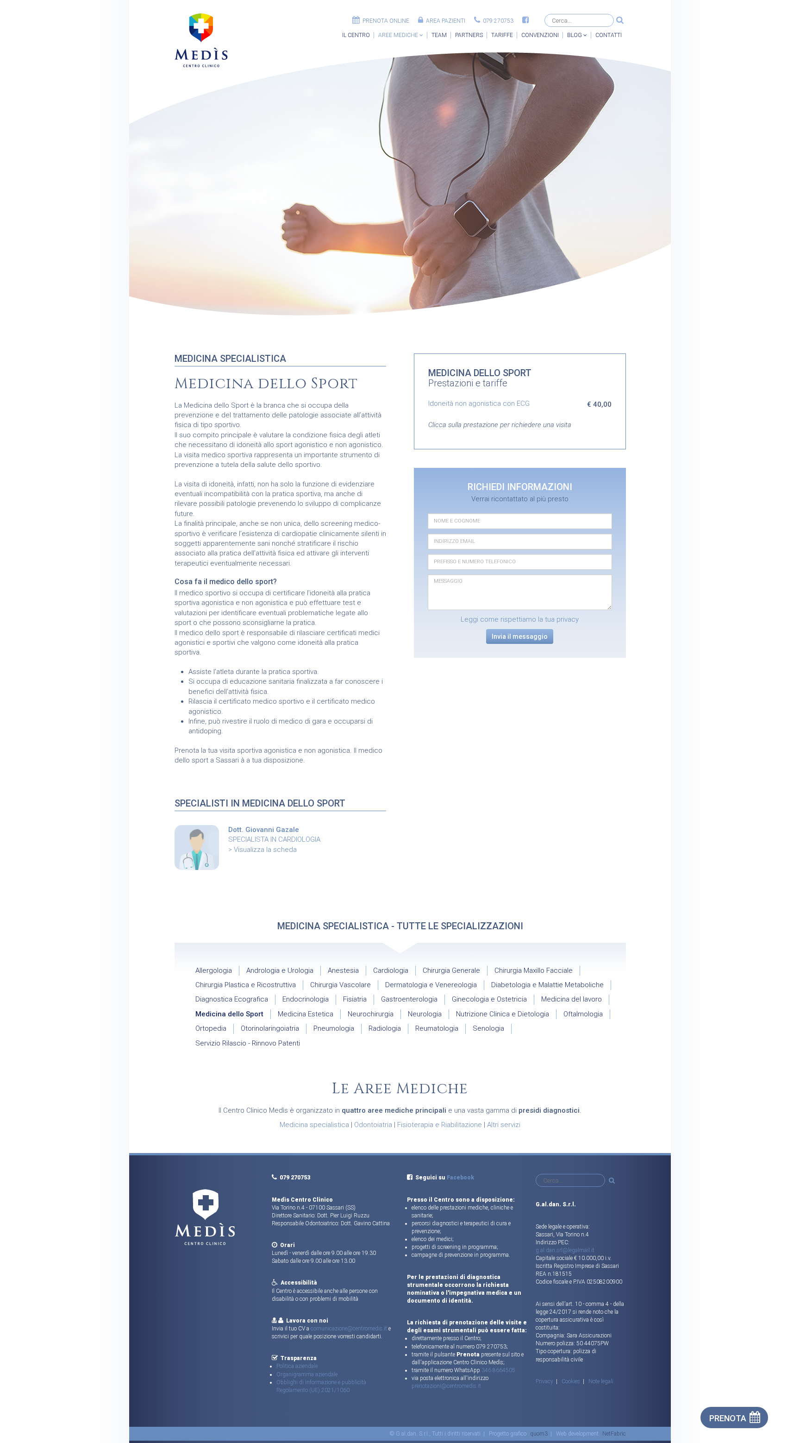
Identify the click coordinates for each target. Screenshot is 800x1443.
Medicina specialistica (314, 1125)
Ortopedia (210, 1028)
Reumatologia (436, 1028)
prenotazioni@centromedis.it (446, 1386)
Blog (575, 35)
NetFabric (614, 1433)
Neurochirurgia (371, 1014)
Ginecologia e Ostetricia (489, 999)
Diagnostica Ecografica (231, 999)
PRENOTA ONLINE (384, 21)
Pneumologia (333, 1028)
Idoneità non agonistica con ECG (479, 403)
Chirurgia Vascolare (340, 985)
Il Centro (356, 35)
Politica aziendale (297, 1366)
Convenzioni (540, 35)
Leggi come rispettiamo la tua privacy (520, 619)
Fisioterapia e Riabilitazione (439, 1125)
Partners (469, 35)
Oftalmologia (583, 1014)
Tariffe (502, 35)
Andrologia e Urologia (279, 970)
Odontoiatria (373, 1125)
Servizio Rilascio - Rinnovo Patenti (247, 1043)
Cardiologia (390, 970)
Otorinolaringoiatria (270, 1028)
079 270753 (496, 21)
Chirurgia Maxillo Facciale (533, 970)
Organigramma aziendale (307, 1374)
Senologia (488, 1028)
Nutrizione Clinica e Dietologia (502, 1014)
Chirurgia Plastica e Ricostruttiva (245, 985)
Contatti (608, 35)
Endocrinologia (305, 999)
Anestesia (343, 970)
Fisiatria (355, 999)
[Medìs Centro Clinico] (201, 40)
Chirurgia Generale (451, 970)
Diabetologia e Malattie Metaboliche (547, 985)
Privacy (544, 1381)
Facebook (460, 1177)
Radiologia (385, 1028)
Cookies (571, 1381)
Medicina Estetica (305, 1014)
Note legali (600, 1381)
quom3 (539, 1433)
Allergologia (213, 970)
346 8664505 (498, 1370)
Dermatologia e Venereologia (431, 985)
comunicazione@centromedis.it (349, 1328)
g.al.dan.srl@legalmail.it (565, 1250)
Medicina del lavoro (571, 999)
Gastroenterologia (409, 999)
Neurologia (425, 1014)
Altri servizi (503, 1125)
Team (439, 35)
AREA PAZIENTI (444, 21)
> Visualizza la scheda (262, 849)
